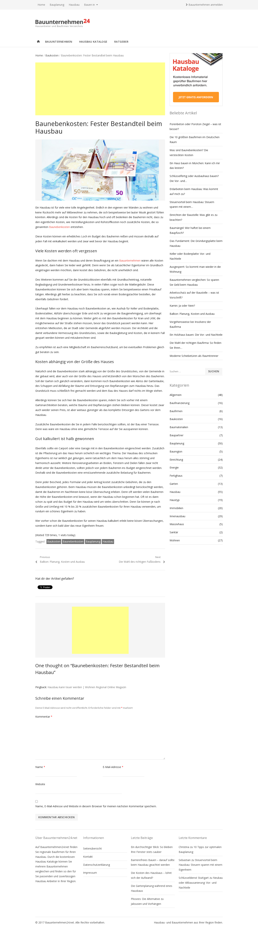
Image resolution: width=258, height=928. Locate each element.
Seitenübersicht (92, 848)
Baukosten (52, 55)
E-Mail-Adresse (113, 767)
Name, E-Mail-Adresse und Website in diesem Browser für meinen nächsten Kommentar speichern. (96, 806)
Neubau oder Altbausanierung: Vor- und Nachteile (201, 882)
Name (40, 767)
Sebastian (185, 860)
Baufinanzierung (179, 403)
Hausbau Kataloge (93, 41)
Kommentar (43, 716)
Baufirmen (176, 411)
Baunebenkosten (59, 227)
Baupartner (176, 435)
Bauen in (89, 4)
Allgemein (176, 395)
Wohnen (175, 540)
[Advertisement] (100, 88)
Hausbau (74, 4)
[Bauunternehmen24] (129, 23)
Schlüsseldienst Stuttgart (194, 878)
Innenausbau (177, 516)
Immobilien (176, 508)
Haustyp (175, 500)
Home (41, 4)
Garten (174, 484)
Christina (184, 847)
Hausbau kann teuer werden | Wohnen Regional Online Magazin (87, 687)
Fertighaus (176, 475)
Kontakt (88, 856)
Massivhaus (177, 524)
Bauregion (176, 451)
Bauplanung (57, 4)
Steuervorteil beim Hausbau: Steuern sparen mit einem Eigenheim (200, 865)
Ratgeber (121, 41)
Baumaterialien (179, 427)
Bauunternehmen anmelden (205, 4)
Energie (174, 467)
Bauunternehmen (58, 41)
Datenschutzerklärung (96, 864)
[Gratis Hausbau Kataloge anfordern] (196, 105)
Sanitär (174, 532)
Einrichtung (176, 459)
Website (40, 784)
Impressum (90, 872)
